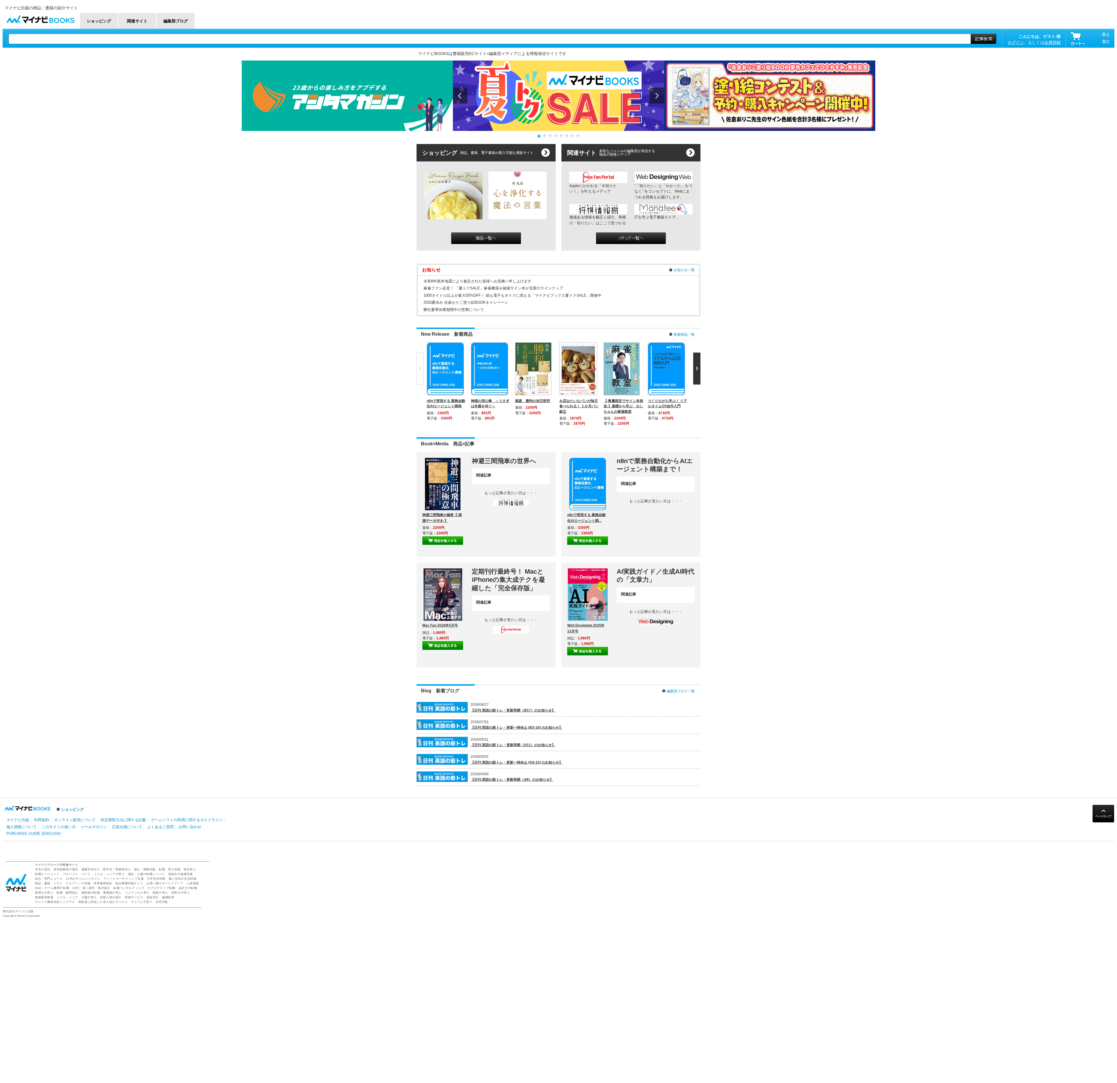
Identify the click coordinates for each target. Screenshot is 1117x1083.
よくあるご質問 (160, 827)
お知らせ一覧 (684, 270)
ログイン (1016, 42)
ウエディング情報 (78, 883)
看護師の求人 (112, 892)
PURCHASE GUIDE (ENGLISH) (33, 833)
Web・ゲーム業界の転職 (52, 888)
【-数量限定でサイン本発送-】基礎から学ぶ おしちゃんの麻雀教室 (623, 406)
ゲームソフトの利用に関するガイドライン (187, 820)
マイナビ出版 (17, 820)
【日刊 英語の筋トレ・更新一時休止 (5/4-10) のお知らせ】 (517, 762)
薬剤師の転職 (90, 892)
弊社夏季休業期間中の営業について (454, 309)
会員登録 (1052, 42)
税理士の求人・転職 (49, 892)
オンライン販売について (75, 820)
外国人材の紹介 (111, 897)
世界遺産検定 (103, 883)
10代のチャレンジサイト (83, 878)
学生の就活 (42, 869)
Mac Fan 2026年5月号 (440, 625)
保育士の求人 (180, 892)
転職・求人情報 (169, 869)
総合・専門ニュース (49, 878)
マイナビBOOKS (40, 18)
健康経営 (168, 897)
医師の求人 (160, 892)
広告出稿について (127, 827)
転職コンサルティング (128, 888)
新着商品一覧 (684, 334)
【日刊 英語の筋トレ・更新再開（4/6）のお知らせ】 (512, 780)
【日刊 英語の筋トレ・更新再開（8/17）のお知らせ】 (513, 710)
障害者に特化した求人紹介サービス (103, 902)
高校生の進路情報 (180, 874)
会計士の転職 (188, 888)
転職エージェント (47, 874)
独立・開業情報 (145, 869)
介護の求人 (89, 897)
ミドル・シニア (67, 897)
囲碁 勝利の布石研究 (532, 401)
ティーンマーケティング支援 (124, 878)
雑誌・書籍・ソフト (49, 883)
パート (86, 874)
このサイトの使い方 (59, 827)
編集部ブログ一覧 (681, 691)
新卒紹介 (104, 888)
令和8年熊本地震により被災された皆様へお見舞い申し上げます (477, 281)
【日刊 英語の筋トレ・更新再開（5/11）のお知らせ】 (513, 745)
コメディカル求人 (137, 892)
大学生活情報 (156, 878)
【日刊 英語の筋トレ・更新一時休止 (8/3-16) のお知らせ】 (517, 727)
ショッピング (72, 809)
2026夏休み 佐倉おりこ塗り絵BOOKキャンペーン (466, 302)
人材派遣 (192, 883)
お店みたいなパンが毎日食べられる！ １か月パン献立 (579, 406)
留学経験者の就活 (66, 869)
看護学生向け (90, 869)
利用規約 (41, 820)
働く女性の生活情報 (182, 878)
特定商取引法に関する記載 (123, 820)
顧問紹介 (72, 892)
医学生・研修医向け (117, 869)
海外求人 (190, 869)
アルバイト (70, 874)
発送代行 (153, 897)
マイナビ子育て (141, 902)
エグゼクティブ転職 (161, 888)
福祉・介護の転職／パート (146, 874)
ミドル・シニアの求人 (109, 874)
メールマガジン (94, 827)
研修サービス (134, 897)
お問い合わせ (190, 827)
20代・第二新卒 (83, 888)
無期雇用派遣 (44, 897)
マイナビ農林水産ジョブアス (55, 902)
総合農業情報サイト (129, 883)
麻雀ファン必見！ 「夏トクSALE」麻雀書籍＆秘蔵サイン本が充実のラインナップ (493, 288)
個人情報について (21, 827)
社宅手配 (162, 902)
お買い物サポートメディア (164, 883)
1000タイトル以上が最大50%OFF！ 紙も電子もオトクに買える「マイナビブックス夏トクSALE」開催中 (513, 295)
